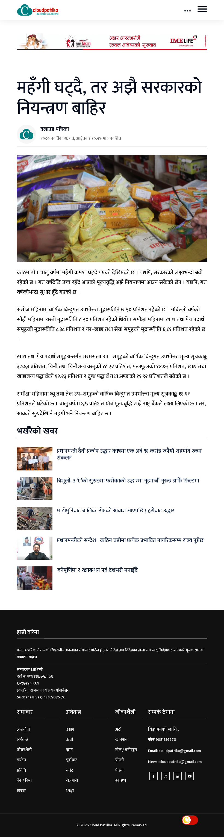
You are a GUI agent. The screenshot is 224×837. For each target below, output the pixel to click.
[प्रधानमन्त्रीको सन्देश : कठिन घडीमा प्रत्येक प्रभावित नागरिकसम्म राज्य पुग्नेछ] (34, 548)
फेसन (119, 770)
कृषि (69, 750)
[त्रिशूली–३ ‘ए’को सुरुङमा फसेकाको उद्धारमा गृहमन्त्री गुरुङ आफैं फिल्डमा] (34, 488)
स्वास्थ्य (120, 780)
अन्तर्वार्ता (23, 729)
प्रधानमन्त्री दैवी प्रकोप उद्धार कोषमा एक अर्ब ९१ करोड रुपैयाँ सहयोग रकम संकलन (129, 454)
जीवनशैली (24, 750)
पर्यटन (21, 760)
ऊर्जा (69, 739)
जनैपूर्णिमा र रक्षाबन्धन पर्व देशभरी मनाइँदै (97, 570)
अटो (118, 729)
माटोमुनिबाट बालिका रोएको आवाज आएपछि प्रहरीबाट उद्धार (115, 510)
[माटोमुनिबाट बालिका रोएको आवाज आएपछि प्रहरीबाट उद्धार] (34, 518)
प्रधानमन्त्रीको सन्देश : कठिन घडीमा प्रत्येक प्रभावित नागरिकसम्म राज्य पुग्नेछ (130, 540)
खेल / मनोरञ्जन (126, 750)
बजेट (69, 770)
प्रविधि (21, 770)
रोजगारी (72, 780)
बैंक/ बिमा (24, 780)
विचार (21, 791)
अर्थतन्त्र (22, 739)
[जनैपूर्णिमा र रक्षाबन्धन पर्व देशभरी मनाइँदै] (34, 577)
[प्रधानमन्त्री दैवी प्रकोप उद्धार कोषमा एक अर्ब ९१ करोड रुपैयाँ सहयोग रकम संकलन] (34, 458)
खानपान (121, 739)
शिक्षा (70, 791)
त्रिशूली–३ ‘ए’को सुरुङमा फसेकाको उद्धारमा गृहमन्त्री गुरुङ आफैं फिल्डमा (128, 480)
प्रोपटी (119, 760)
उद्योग (70, 729)
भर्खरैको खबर (37, 431)
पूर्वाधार (71, 760)
